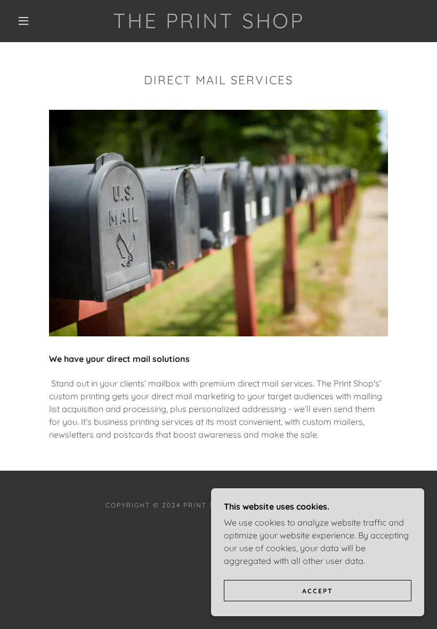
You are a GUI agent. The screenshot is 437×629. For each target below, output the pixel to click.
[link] (209, 25)
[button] (23, 20)
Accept (317, 591)
